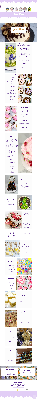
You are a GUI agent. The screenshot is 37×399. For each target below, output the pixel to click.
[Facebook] (27, 389)
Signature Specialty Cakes (23, 44)
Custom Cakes (11, 11)
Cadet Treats (7, 11)
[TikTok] (29, 389)
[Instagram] (26, 389)
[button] (11, 4)
